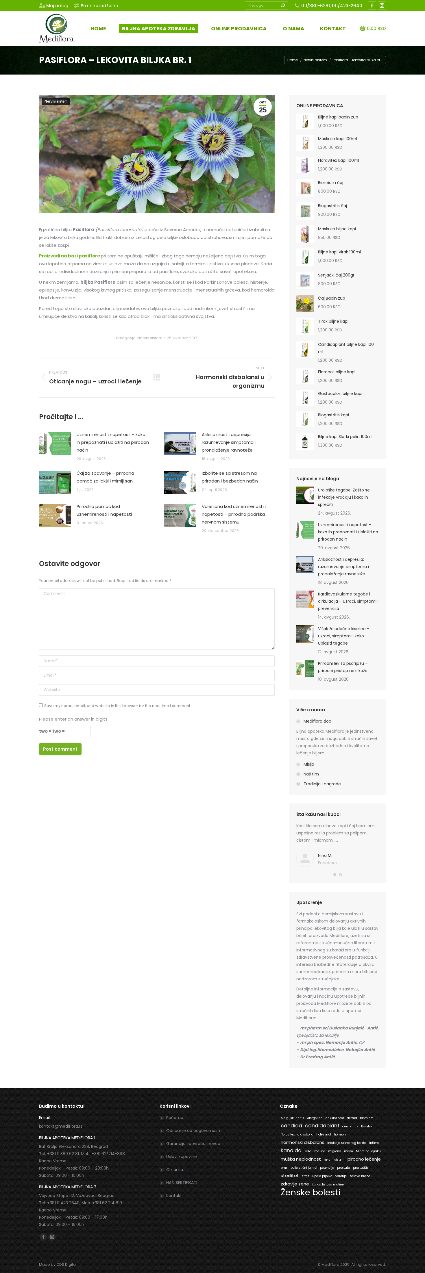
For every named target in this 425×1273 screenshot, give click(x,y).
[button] (334, 874)
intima (374, 1143)
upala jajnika (322, 1176)
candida (291, 1125)
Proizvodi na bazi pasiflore (69, 256)
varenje (341, 1176)
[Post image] (55, 443)
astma (352, 1118)
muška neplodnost (301, 1159)
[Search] (283, 5)
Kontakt (174, 1195)
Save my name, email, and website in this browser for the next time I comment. (117, 705)
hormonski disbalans (302, 1142)
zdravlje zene (295, 1184)
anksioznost (335, 1118)
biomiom (367, 1118)
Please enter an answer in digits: (73, 719)
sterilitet (290, 1175)
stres (305, 1176)
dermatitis (350, 1126)
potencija (327, 1168)
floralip (366, 1126)
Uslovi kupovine (181, 1156)
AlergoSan (315, 1118)
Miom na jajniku (368, 1151)
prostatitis (361, 1168)
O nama (174, 1169)
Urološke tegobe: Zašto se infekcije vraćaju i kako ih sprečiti (344, 497)
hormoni (340, 1134)
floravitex (288, 1134)
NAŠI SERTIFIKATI (181, 1182)
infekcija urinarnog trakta (346, 1143)
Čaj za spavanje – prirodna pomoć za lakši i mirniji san (105, 477)
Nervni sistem (56, 101)
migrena (334, 1151)
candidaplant (322, 1125)
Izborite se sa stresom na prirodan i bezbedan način (230, 477)
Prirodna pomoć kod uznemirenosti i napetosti (104, 510)
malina (319, 1151)
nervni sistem (334, 1159)
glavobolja (305, 1134)
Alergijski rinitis (292, 1118)
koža (307, 1151)
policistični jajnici (304, 1168)
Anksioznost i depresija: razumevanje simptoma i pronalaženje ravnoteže (229, 442)
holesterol (323, 1134)
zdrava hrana (360, 1176)
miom (348, 1151)
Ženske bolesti (311, 1192)
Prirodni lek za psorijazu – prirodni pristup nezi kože (343, 666)
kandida (291, 1150)
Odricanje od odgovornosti (193, 1130)
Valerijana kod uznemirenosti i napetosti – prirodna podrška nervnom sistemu (234, 514)
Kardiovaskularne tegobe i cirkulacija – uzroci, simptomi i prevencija (348, 601)
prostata (343, 1168)
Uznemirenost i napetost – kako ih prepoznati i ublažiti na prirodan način (113, 442)
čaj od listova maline (328, 1184)
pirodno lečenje (364, 1159)
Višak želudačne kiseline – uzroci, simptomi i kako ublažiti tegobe (343, 636)
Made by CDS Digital (58, 1264)
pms (284, 1168)
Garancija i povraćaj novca (193, 1143)
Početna (174, 1117)
